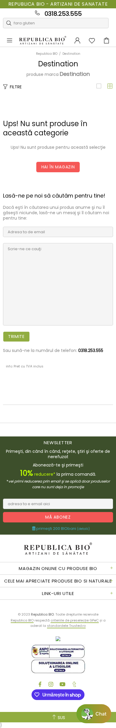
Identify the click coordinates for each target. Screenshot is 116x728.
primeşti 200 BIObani (62, 528)
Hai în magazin (58, 167)
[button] (93, 713)
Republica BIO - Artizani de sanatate (58, 4)
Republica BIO (42, 40)
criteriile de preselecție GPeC (75, 620)
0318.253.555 (63, 13)
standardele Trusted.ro (66, 625)
